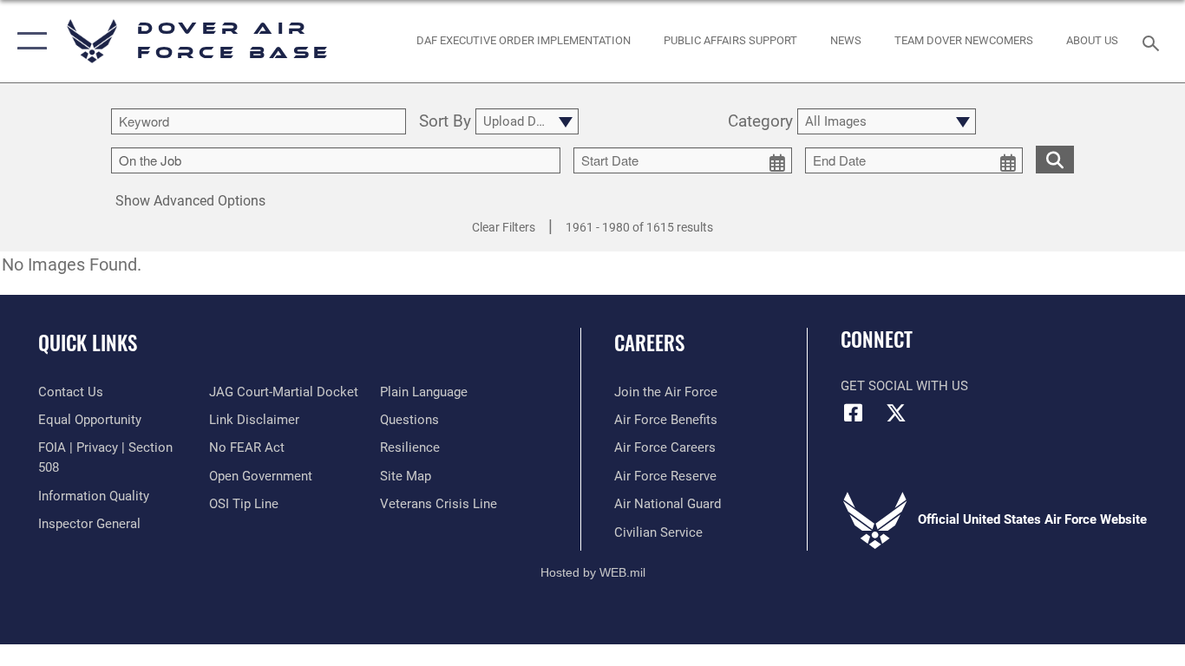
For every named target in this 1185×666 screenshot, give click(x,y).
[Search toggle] (1154, 42)
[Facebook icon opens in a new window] (854, 413)
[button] (28, 41)
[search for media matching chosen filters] (1055, 159)
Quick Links (87, 342)
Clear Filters (503, 227)
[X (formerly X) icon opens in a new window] (896, 413)
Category (760, 122)
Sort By (445, 122)
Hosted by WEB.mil (592, 572)
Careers (649, 342)
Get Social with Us (904, 386)
